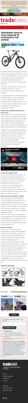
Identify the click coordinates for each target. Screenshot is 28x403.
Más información (16, 10)
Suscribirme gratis (9, 327)
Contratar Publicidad (7, 376)
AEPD (3, 354)
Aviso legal (5, 386)
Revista (4, 374)
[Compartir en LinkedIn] (22, 45)
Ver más (14, 314)
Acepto (9, 10)
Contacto (5, 380)
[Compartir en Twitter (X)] (18, 45)
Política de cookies (7, 390)
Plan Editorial (6, 378)
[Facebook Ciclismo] (4, 398)
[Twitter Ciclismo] (6, 398)
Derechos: (12, 349)
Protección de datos (7, 388)
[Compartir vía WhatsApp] (3, 47)
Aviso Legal (15, 338)
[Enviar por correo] (9, 45)
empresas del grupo (15, 348)
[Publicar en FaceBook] (14, 45)
